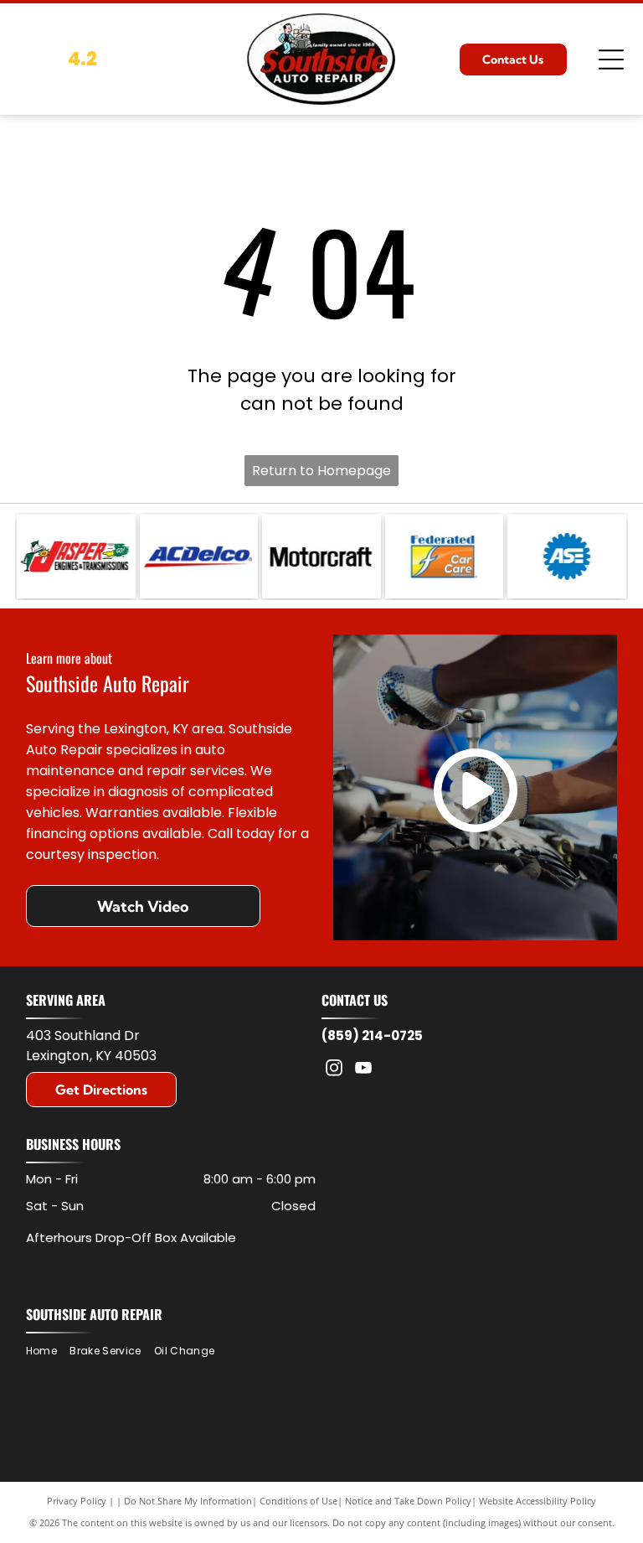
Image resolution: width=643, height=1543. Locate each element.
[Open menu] (611, 59)
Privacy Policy (76, 1500)
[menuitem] (47, 1351)
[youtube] (363, 1070)
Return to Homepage (321, 470)
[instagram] (334, 1070)
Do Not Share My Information (188, 1500)
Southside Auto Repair (94, 1314)
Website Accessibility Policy (537, 1500)
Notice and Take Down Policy (408, 1500)
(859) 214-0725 (372, 1035)
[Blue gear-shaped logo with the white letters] (566, 556)
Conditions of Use (298, 1500)
